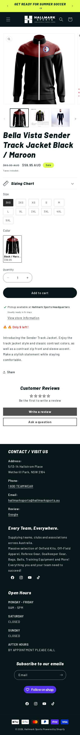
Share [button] (11, 372)
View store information (23, 318)
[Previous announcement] (7, 5)
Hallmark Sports (33, 729)
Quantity (8, 269)
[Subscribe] (61, 675)
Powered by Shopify (54, 729)
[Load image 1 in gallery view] (19, 118)
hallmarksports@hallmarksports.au (34, 500)
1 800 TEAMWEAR (20, 486)
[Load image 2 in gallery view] (40, 118)
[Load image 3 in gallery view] (60, 118)
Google (13, 514)
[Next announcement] (72, 5)
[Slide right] (75, 118)
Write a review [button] (40, 412)
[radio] (8, 202)
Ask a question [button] (39, 422)
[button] (8, 19)
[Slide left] (4, 118)
